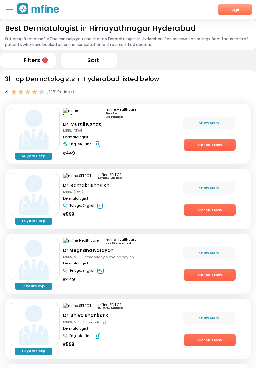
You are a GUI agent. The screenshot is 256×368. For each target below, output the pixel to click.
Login (234, 9)
